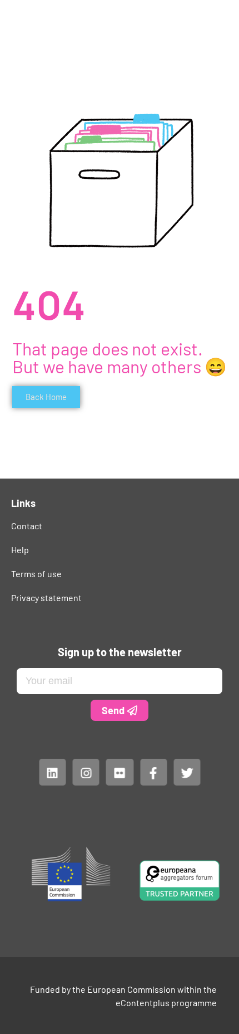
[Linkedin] (52, 772)
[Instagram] (85, 772)
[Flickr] (119, 772)
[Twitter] (186, 772)
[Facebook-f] (153, 772)
